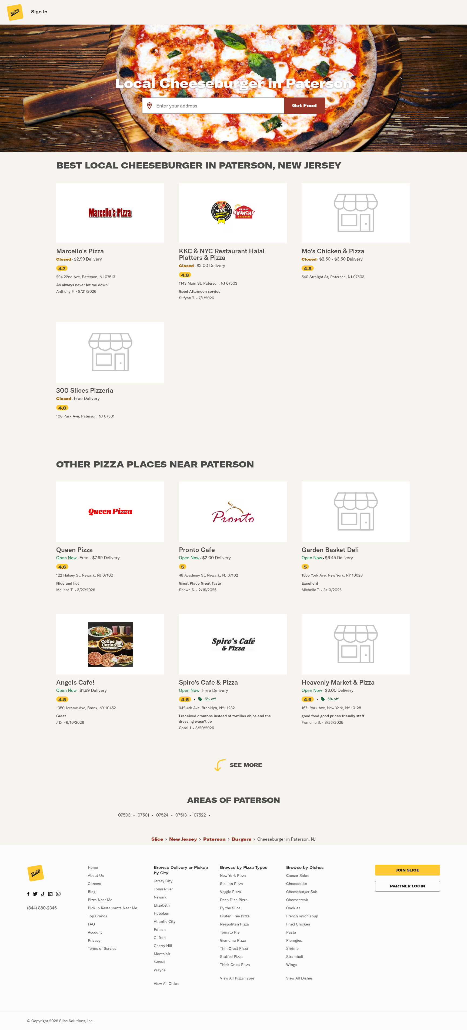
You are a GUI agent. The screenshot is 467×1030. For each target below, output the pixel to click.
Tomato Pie (229, 932)
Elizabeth (162, 905)
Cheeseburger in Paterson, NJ (286, 839)
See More (246, 765)
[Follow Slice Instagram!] (58, 894)
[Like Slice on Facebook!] (28, 894)
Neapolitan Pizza (234, 924)
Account (95, 932)
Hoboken (161, 913)
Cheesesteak (297, 899)
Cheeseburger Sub (301, 891)
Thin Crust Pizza (234, 948)
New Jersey (183, 839)
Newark (160, 897)
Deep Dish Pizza (234, 899)
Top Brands (97, 916)
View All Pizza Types (237, 978)
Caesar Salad (297, 875)
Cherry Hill (163, 945)
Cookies (293, 908)
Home (93, 867)
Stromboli (294, 956)
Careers (94, 883)
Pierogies (294, 940)
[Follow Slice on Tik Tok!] (43, 894)
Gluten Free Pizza (235, 916)
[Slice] (14, 12)
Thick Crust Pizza (235, 964)
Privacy (94, 940)
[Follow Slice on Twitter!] (35, 894)
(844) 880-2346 (42, 908)
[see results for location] (149, 105)
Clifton (160, 937)
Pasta (291, 932)
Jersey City (163, 880)
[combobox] (220, 105)
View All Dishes (299, 978)
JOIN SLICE (407, 870)
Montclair (162, 953)
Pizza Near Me (100, 899)
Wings (291, 964)
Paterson (214, 839)
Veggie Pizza (230, 891)
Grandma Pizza (233, 940)
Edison (160, 929)
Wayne (159, 970)
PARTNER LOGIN (407, 886)
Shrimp (292, 948)
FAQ (91, 924)
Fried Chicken (298, 924)
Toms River (163, 889)
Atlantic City (164, 921)
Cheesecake (296, 883)
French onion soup (302, 916)
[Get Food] (304, 105)
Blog (91, 891)
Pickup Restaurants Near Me (112, 908)
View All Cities (166, 983)
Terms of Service (102, 948)
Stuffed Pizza (231, 956)
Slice (157, 839)
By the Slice (230, 908)
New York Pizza (233, 875)
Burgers (241, 839)
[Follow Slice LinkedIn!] (50, 894)
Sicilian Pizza (231, 883)
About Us (96, 875)
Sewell (159, 962)
